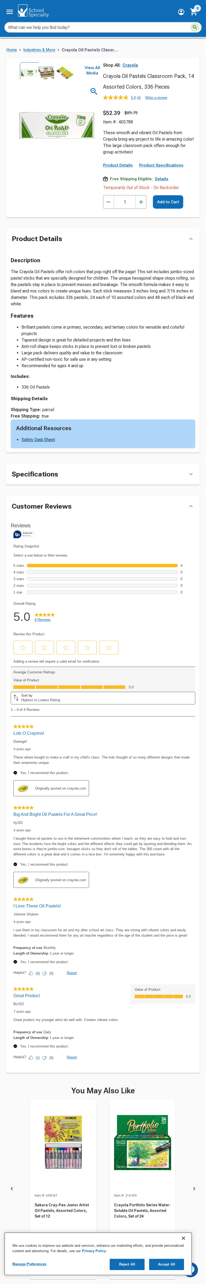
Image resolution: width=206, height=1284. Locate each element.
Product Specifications (161, 165)
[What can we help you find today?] (195, 27)
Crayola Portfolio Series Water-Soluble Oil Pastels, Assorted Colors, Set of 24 (142, 1210)
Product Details (118, 165)
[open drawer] (9, 11)
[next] (194, 1189)
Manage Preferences (29, 1264)
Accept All (166, 1264)
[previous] (11, 1189)
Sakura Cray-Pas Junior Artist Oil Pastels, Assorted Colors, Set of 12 (62, 1210)
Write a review (156, 98)
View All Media (92, 70)
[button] (181, 12)
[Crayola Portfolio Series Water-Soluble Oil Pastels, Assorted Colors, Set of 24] (142, 1146)
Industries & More (39, 50)
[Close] (183, 1238)
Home (11, 50)
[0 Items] (194, 11)
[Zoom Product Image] (94, 91)
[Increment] (140, 202)
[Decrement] (108, 202)
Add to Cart (168, 202)
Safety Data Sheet (38, 439)
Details (161, 179)
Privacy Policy (94, 1251)
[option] (27, 70)
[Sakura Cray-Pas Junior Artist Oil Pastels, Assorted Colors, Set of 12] (63, 1146)
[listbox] (45, 70)
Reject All (127, 1264)
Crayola (130, 65)
